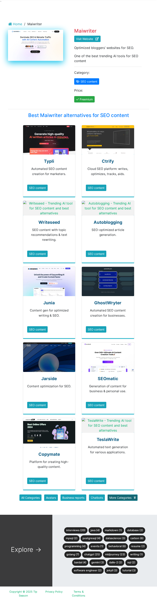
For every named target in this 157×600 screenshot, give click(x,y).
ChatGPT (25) (92, 554)
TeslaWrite (108, 439)
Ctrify (108, 161)
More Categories (120, 497)
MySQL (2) (71, 538)
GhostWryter (107, 302)
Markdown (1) (113, 530)
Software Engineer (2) (88, 570)
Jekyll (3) (112, 570)
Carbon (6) (137, 538)
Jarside (49, 378)
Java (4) (95, 530)
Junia (49, 302)
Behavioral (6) (117, 546)
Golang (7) (72, 554)
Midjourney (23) (115, 554)
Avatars (51, 497)
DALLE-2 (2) (115, 562)
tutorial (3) (129, 570)
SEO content (37, 188)
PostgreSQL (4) (92, 538)
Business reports (73, 497)
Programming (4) (75, 546)
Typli (49, 161)
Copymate (49, 454)
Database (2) (135, 530)
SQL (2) (131, 562)
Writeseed (49, 222)
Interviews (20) (75, 530)
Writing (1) (136, 554)
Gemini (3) (97, 562)
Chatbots (97, 497)
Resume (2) (138, 546)
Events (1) (97, 546)
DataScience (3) (115, 538)
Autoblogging (108, 222)
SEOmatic (108, 378)
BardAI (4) (80, 562)
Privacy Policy (54, 591)
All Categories (30, 497)
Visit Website (85, 39)
